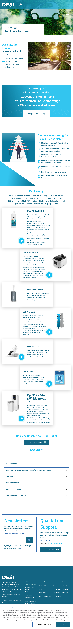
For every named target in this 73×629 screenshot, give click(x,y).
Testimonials (57, 592)
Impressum (42, 585)
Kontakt (65, 589)
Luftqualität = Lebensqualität (29, 596)
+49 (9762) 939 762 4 (55, 543)
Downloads (56, 589)
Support (65, 585)
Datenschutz (43, 592)
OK (63, 624)
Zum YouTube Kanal (35, 442)
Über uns (65, 592)
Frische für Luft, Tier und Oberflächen (29, 590)
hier (21, 548)
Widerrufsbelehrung (45, 596)
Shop (54, 585)
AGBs (40, 589)
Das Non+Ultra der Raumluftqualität (30, 602)
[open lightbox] (21, 241)
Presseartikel (57, 596)
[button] (36, 463)
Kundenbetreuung (53, 549)
